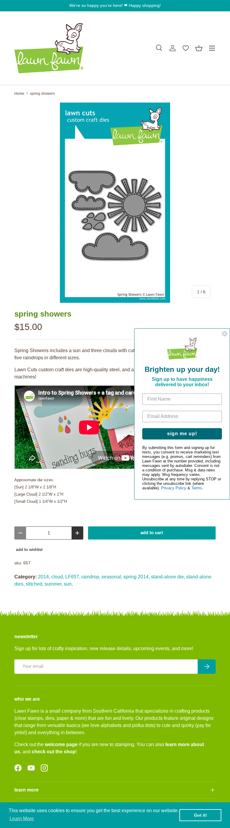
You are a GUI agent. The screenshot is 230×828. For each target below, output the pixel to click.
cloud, (57, 576)
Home (19, 93)
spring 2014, (136, 576)
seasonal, (112, 576)
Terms (196, 488)
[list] (115, 203)
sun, (68, 583)
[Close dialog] (225, 334)
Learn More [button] (22, 818)
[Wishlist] (185, 48)
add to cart (151, 532)
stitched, (34, 583)
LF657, (72, 576)
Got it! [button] (200, 815)
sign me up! (182, 433)
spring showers (42, 93)
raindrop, (90, 576)
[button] (198, 48)
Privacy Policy (173, 488)
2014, (44, 576)
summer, (54, 583)
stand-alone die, (168, 576)
